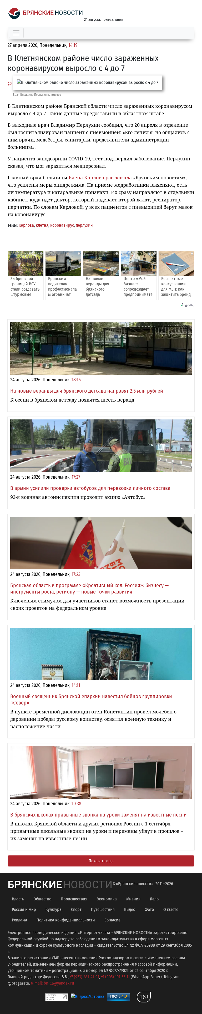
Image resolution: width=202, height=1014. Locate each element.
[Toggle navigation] (16, 33)
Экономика (107, 898)
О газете (170, 909)
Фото (149, 909)
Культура (54, 909)
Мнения (133, 898)
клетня (42, 225)
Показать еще (101, 860)
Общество (42, 898)
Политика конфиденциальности (66, 919)
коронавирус (62, 225)
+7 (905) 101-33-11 (115, 976)
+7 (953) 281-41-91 (84, 976)
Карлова (26, 225)
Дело (154, 898)
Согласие (112, 919)
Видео (129, 909)
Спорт (76, 909)
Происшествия (74, 898)
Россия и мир (24, 909)
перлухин (84, 225)
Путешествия (103, 909)
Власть (18, 898)
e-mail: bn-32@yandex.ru (52, 983)
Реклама (19, 919)
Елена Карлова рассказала (100, 177)
